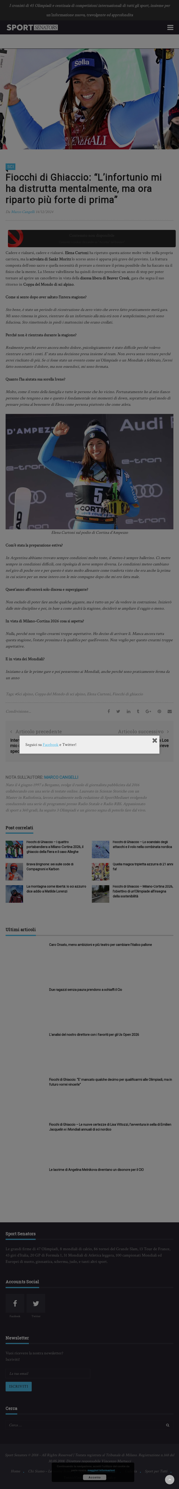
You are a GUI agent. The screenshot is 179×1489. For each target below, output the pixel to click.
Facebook (51, 744)
